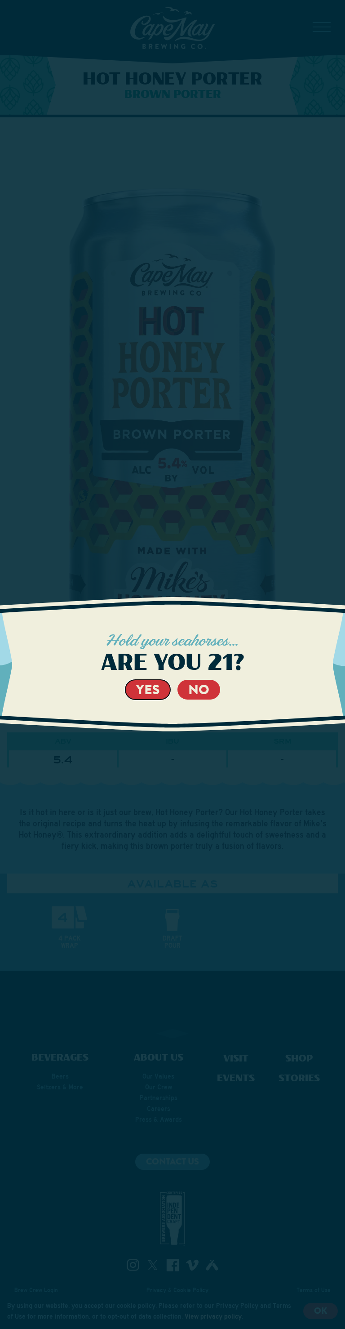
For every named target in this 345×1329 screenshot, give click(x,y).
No (198, 689)
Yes (147, 689)
